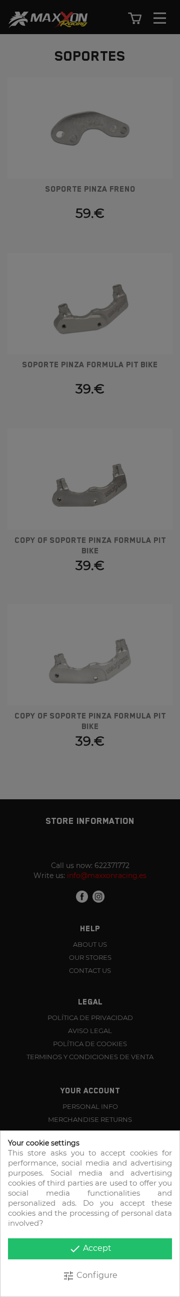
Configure (90, 1276)
